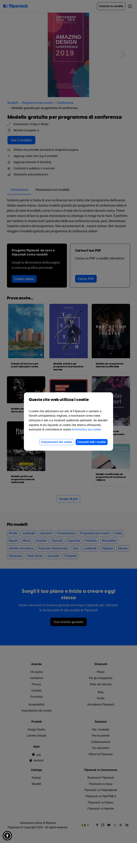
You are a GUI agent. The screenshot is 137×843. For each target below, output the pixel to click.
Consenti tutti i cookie (91, 442)
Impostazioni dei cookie (56, 442)
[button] (7, 835)
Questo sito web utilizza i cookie (59, 399)
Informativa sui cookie (86, 429)
